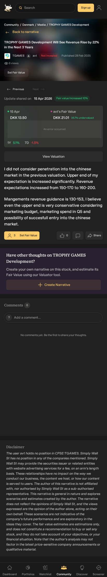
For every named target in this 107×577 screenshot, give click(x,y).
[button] (28, 56)
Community (11, 24)
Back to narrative (25, 32)
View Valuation (53, 156)
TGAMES (18, 55)
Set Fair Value (16, 72)
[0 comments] (77, 235)
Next (36, 89)
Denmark (28, 24)
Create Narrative (57, 285)
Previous (18, 89)
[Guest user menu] (99, 8)
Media (41, 24)
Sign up (86, 7)
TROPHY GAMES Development (69, 24)
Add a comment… (24, 317)
